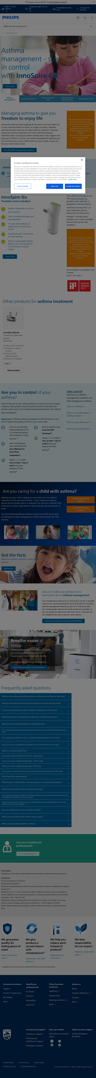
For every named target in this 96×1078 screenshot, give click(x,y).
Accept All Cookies (73, 186)
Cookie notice (72, 179)
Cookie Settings (22, 186)
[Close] (82, 160)
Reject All (54, 186)
